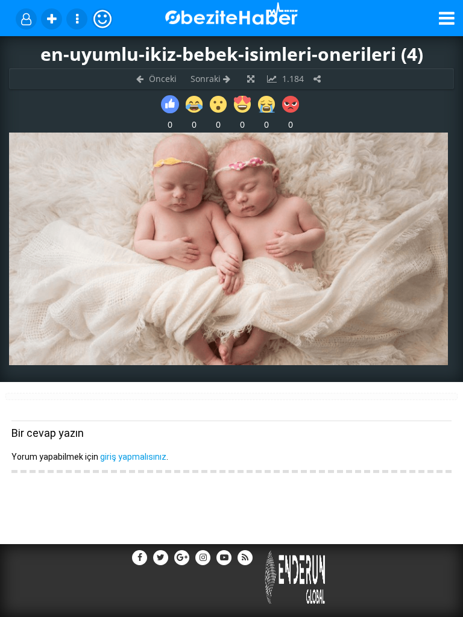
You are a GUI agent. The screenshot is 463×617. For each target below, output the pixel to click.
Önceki (161, 78)
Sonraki (207, 78)
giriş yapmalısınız (133, 457)
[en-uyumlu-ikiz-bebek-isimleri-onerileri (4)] (228, 362)
